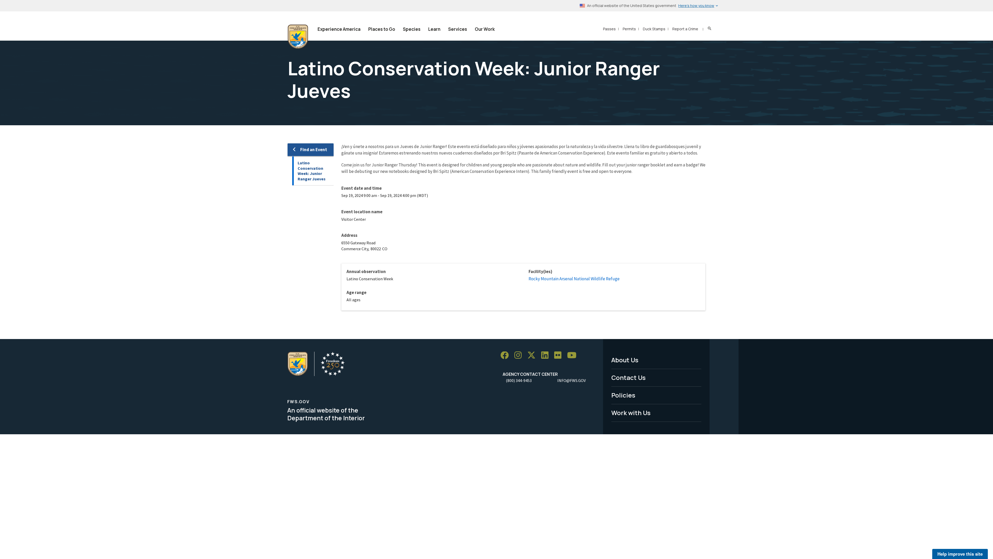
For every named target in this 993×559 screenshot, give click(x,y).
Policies (623, 395)
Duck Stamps (654, 28)
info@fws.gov (571, 380)
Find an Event (313, 149)
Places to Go (381, 29)
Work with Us (631, 412)
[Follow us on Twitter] (533, 355)
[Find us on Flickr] (559, 355)
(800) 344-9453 (519, 380)
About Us (624, 360)
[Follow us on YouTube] (573, 355)
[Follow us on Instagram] (519, 355)
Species (411, 29)
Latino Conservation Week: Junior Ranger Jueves (312, 170)
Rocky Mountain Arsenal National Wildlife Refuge (574, 279)
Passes (609, 28)
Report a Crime (685, 28)
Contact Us (628, 377)
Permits (629, 28)
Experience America (339, 29)
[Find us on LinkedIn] (546, 355)
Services (457, 29)
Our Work (485, 29)
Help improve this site (960, 554)
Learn (434, 29)
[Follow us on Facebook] (506, 355)
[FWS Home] (298, 36)
